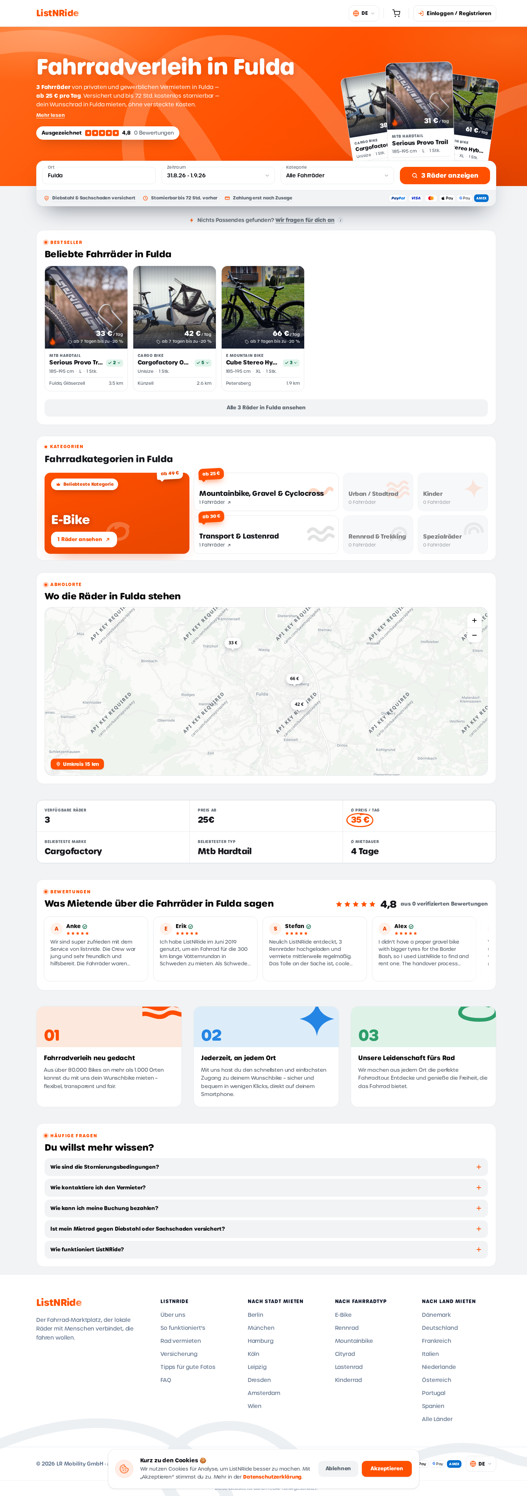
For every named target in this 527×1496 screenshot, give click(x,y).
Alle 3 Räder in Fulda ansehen (266, 407)
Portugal (434, 1393)
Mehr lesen (50, 115)
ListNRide (58, 1302)
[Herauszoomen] (474, 635)
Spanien (433, 1406)
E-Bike (343, 1315)
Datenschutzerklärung (272, 1477)
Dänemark (436, 1315)
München (261, 1328)
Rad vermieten (180, 1341)
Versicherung (178, 1354)
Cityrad (345, 1354)
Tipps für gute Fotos (188, 1367)
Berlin (255, 1315)
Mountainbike (354, 1341)
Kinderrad (348, 1380)
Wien (255, 1406)
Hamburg (260, 1341)
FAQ (165, 1380)
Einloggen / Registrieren (459, 13)
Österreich (436, 1380)
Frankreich (436, 1341)
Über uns (172, 1315)
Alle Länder (437, 1419)
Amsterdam (264, 1393)
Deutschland (439, 1328)
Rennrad (347, 1328)
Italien (430, 1354)
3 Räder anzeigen (449, 175)
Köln (253, 1354)
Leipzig (257, 1367)
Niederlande (439, 1367)
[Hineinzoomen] (474, 620)
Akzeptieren (387, 1468)
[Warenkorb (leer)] (396, 13)
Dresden (259, 1380)
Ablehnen (338, 1468)
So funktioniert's (182, 1328)
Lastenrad (349, 1367)
